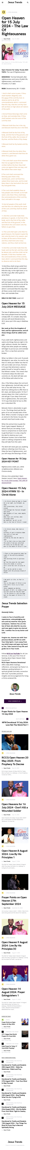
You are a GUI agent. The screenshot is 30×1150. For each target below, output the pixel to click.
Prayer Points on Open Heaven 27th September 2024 (14, 901)
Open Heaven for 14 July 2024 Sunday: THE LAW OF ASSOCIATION (14, 480)
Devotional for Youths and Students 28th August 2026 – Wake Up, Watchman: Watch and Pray (14, 1067)
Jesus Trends (15, 2)
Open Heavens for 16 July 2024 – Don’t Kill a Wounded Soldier (15, 807)
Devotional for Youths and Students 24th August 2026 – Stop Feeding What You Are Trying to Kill (14, 1095)
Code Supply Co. (20, 1145)
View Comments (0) (14, 701)
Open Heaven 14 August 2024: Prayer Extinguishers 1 (13, 992)
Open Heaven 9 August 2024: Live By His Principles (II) (15, 946)
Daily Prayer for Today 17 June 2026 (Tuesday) (9, 1047)
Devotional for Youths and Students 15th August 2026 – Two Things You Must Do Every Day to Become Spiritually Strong (14, 1124)
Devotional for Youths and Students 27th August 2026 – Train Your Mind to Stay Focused (14, 1081)
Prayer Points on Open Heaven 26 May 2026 (8, 1023)
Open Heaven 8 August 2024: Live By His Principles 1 (15, 854)
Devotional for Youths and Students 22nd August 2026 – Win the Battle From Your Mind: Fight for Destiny (14, 1109)
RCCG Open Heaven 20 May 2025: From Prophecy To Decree (15, 761)
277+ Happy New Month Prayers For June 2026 (9, 1035)
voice (6, 98)
